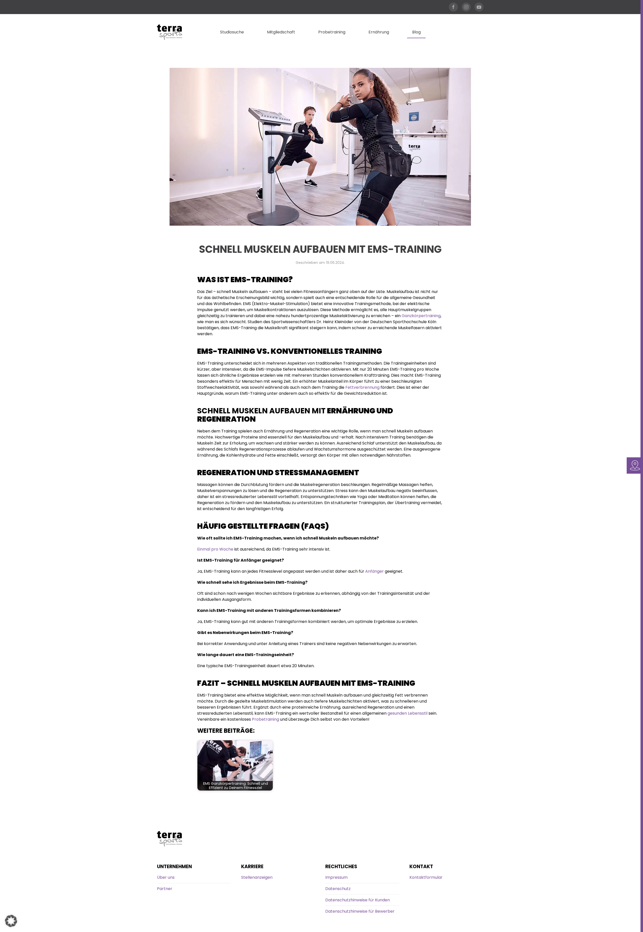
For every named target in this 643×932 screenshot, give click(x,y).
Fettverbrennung (362, 387)
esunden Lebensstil (408, 713)
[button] (11, 921)
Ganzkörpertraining (421, 316)
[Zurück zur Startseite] (169, 32)
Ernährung (378, 32)
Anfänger (374, 571)
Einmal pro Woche (215, 549)
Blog (416, 32)
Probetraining (331, 32)
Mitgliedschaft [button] (281, 32)
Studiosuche (232, 32)
